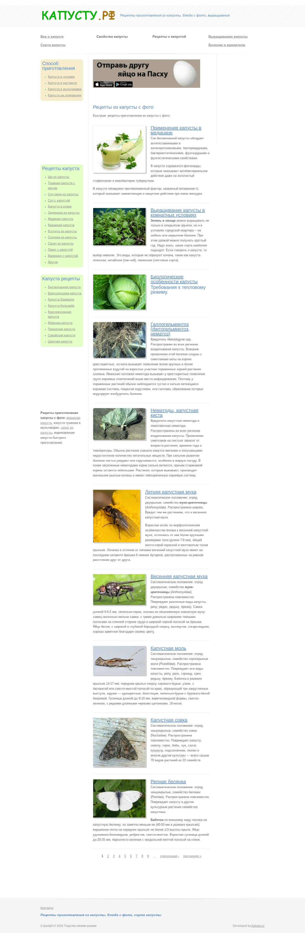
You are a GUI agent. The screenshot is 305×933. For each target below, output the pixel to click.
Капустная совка (169, 720)
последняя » (192, 856)
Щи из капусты (58, 177)
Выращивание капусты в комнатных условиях (178, 213)
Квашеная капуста (61, 225)
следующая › (169, 856)
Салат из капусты (60, 243)
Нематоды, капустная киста (174, 413)
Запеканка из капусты (63, 212)
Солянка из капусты (62, 237)
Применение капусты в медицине (176, 130)
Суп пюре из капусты (63, 194)
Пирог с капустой (60, 249)
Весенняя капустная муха (179, 576)
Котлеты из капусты (62, 231)
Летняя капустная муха (170, 492)
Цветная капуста (60, 341)
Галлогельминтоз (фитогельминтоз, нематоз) (170, 329)
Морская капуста (60, 323)
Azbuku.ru (257, 926)
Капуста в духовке (61, 76)
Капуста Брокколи (61, 299)
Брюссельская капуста (64, 293)
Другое (53, 262)
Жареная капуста (60, 219)
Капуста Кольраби (61, 306)
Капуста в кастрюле (62, 83)
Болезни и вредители (226, 45)
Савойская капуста (61, 335)
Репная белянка (168, 781)
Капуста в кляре (59, 206)
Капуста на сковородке (64, 95)
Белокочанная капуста (64, 287)
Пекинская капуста (61, 329)
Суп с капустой (59, 200)
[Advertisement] (64, 132)
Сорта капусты (53, 45)
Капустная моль (168, 648)
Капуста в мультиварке (64, 89)
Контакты (47, 908)
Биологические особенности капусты (174, 279)
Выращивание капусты (228, 36)
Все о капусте (52, 36)
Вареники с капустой (63, 256)
